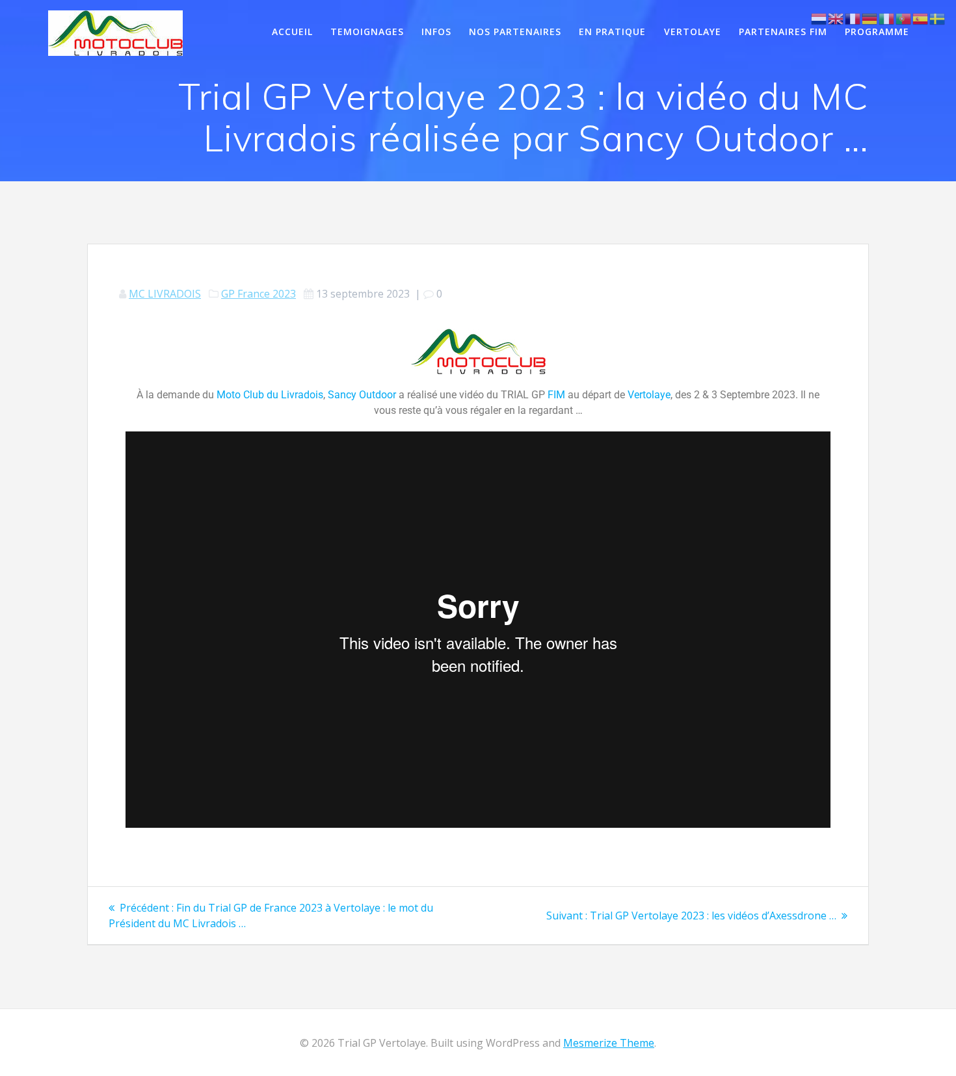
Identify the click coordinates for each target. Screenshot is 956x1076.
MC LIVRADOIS (165, 294)
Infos (436, 31)
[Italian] (887, 17)
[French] (853, 17)
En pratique (612, 31)
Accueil (292, 31)
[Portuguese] (904, 17)
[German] (870, 17)
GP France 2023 (258, 294)
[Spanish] (920, 17)
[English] (836, 17)
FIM (556, 395)
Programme (877, 31)
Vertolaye (692, 31)
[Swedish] (937, 17)
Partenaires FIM (783, 31)
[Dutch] (819, 17)
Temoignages (367, 31)
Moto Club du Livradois (270, 395)
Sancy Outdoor (362, 395)
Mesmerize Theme (608, 1043)
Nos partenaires (515, 31)
